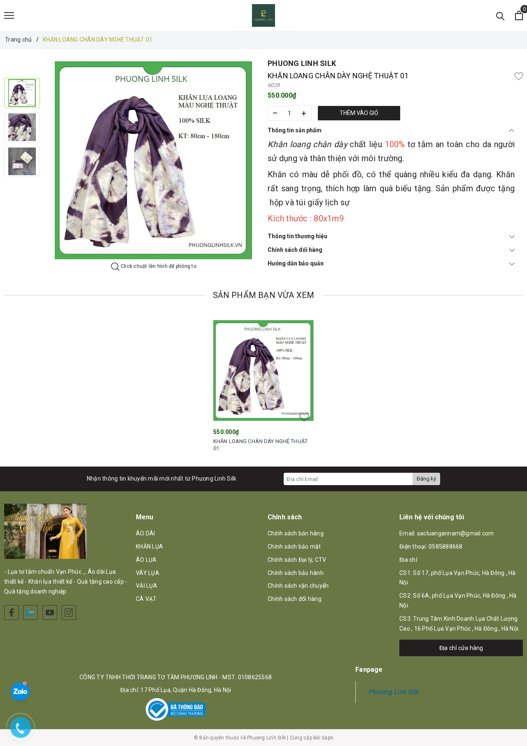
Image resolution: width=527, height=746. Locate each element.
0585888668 (446, 546)
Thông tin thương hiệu (297, 236)
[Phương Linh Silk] (263, 15)
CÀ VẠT (146, 599)
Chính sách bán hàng (296, 533)
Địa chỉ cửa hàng (461, 648)
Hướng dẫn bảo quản (296, 263)
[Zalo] (30, 612)
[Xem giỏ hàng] (519, 15)
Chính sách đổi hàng (295, 249)
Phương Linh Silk (393, 692)
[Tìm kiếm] (500, 15)
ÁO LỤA (146, 559)
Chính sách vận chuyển (298, 585)
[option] (153, 160)
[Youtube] (49, 612)
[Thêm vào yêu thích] (519, 76)
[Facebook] (11, 612)
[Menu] (9, 15)
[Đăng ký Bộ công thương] (175, 709)
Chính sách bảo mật (294, 546)
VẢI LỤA (146, 585)
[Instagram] (68, 612)
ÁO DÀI (145, 533)
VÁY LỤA (147, 573)
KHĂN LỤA (149, 546)
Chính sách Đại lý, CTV (297, 559)
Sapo (327, 738)
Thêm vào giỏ (359, 113)
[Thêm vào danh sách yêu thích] (304, 417)
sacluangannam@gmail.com (455, 533)
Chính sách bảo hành (296, 573)
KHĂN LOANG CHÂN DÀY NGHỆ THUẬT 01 (260, 444)
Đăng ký (426, 479)
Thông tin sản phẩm (295, 130)
